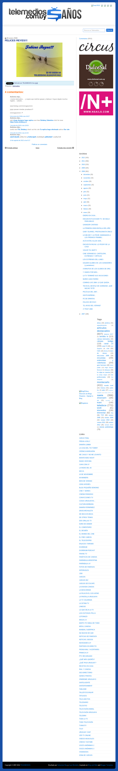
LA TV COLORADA (85, 600)
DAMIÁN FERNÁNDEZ (87, 507)
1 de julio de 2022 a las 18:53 (19, 125)
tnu (112, 413)
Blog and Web (92, 765)
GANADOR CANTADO (90, 225)
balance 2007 (108, 334)
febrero (85, 209)
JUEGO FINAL (84, 438)
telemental (101, 413)
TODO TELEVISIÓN (86, 722)
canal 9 (104, 346)
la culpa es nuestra (103, 372)
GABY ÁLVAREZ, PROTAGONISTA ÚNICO (97, 232)
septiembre (87, 185)
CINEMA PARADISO (86, 494)
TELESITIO (83, 706)
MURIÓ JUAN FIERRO (90, 279)
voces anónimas (106, 427)
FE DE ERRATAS (89, 299)
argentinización (102, 325)
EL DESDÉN (83, 530)
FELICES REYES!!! (89, 302)
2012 (83, 157)
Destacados (14, 31)
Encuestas (60, 31)
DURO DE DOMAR (85, 524)
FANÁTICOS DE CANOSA (88, 557)
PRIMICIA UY (83, 653)
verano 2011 (101, 422)
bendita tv (104, 336)
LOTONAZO (83, 616)
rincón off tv (107, 392)
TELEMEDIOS (25, 765)
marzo (85, 205)
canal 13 (108, 344)
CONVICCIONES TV (86, 497)
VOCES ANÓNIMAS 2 (86, 745)
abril (85, 202)
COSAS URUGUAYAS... (87, 501)
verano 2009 (109, 417)
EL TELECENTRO (85, 540)
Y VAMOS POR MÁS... (91, 272)
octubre (86, 181)
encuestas (101, 358)
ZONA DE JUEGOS (85, 755)
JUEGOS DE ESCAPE (87, 583)
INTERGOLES (84, 570)
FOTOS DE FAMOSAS (87, 567)
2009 (83, 168)
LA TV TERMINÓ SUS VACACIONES (95, 276)
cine (107, 348)
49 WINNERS (83, 478)
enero (85, 212)
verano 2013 (109, 425)
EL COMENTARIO (85, 527)
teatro (99, 403)
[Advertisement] (96, 133)
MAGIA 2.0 (83, 620)
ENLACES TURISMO (86, 544)
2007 (83, 314)
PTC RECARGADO (85, 656)
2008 (83, 171)
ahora (99, 323)
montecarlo (103, 382)
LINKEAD (82, 606)
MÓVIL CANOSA (85, 626)
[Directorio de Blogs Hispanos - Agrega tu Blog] (87, 398)
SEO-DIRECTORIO (85, 672)
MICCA (81, 471)
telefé (99, 408)
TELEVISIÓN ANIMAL (86, 709)
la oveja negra (102, 375)
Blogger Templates (107, 765)
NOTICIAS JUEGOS (86, 639)
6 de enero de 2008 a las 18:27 (20, 116)
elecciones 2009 (103, 355)
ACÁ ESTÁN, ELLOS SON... (92, 241)
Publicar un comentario (39, 144)
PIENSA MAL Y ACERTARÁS (89, 649)
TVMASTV (82, 725)
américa (107, 323)
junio (85, 195)
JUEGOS (82, 577)
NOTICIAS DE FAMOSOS (88, 636)
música (102, 388)
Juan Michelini (73, 765)
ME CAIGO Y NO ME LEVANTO (90, 454)
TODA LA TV (83, 719)
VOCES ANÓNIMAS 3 (86, 749)
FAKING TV (83, 554)
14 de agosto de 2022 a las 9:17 (20, 140)
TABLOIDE (83, 689)
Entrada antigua (12, 148)
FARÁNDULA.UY (85, 563)
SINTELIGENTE (84, 682)
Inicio (37, 148)
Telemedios (74, 31)
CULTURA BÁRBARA (86, 504)
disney (106, 351)
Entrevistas (34, 31)
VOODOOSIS (83, 752)
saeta (100, 395)
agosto (85, 188)
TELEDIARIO (83, 702)
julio (85, 192)
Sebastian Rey (62, 765)
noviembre (87, 178)
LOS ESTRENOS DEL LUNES (93, 259)
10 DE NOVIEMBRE (86, 474)
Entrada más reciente (64, 148)
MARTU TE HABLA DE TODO (89, 623)
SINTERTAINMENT (85, 686)
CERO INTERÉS (84, 484)
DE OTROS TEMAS (86, 517)
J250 (80, 573)
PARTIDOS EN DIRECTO (87, 646)
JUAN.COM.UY (84, 464)
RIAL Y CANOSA (85, 669)
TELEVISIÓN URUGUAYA (88, 712)
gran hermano (101, 365)
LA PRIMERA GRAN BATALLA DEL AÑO (96, 228)
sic (98, 400)
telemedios (16, 86)
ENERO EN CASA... (90, 215)
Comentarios (83, 38)
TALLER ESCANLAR (86, 692)
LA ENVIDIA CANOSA (86, 587)
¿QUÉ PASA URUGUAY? (87, 663)
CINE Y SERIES (84, 491)
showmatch (101, 398)
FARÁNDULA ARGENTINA (88, 560)
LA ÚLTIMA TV (84, 603)
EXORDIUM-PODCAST (87, 550)
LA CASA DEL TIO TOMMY (88, 448)
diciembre (86, 174)
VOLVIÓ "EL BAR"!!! (90, 250)
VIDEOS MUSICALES (86, 739)
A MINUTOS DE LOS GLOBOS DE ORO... (97, 269)
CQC (98, 351)
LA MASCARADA (85, 590)
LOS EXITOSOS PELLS (87, 613)
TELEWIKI (82, 716)
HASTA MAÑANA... (89, 295)
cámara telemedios (103, 339)
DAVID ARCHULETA (86, 511)
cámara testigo (105, 341)
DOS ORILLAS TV (85, 521)
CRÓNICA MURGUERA (87, 451)
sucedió (108, 400)
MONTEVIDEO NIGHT (86, 458)
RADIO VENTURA (85, 461)
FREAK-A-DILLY (84, 441)
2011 (83, 161)
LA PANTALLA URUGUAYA (88, 597)
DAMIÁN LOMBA (85, 445)
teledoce (101, 405)
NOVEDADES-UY (85, 643)
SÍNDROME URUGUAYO (87, 679)
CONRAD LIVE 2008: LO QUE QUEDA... (96, 282)
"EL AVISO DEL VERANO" (92, 305)
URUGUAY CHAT (85, 732)
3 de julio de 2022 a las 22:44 (19, 133)
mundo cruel (108, 385)
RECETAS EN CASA (86, 666)
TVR (102, 415)
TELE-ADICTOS (84, 699)
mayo (85, 198)
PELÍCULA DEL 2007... (90, 292)
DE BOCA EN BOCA (86, 514)
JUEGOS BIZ (83, 580)
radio (103, 390)
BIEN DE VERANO (85, 481)
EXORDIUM (83, 547)
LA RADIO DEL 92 (85, 468)
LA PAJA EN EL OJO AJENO (89, 593)
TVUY (81, 729)
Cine (50, 31)
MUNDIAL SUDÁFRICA (87, 630)
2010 (83, 164)
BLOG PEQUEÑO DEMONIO (89, 488)
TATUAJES (83, 696)
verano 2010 (105, 420)
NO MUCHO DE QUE (86, 633)
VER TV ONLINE (85, 735)
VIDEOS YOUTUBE (86, 742)
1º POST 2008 (88, 309)
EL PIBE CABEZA (85, 537)
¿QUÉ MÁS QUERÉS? (87, 659)
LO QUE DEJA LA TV (86, 610)
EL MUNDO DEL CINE (86, 534)
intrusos (107, 370)
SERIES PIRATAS (85, 676)
